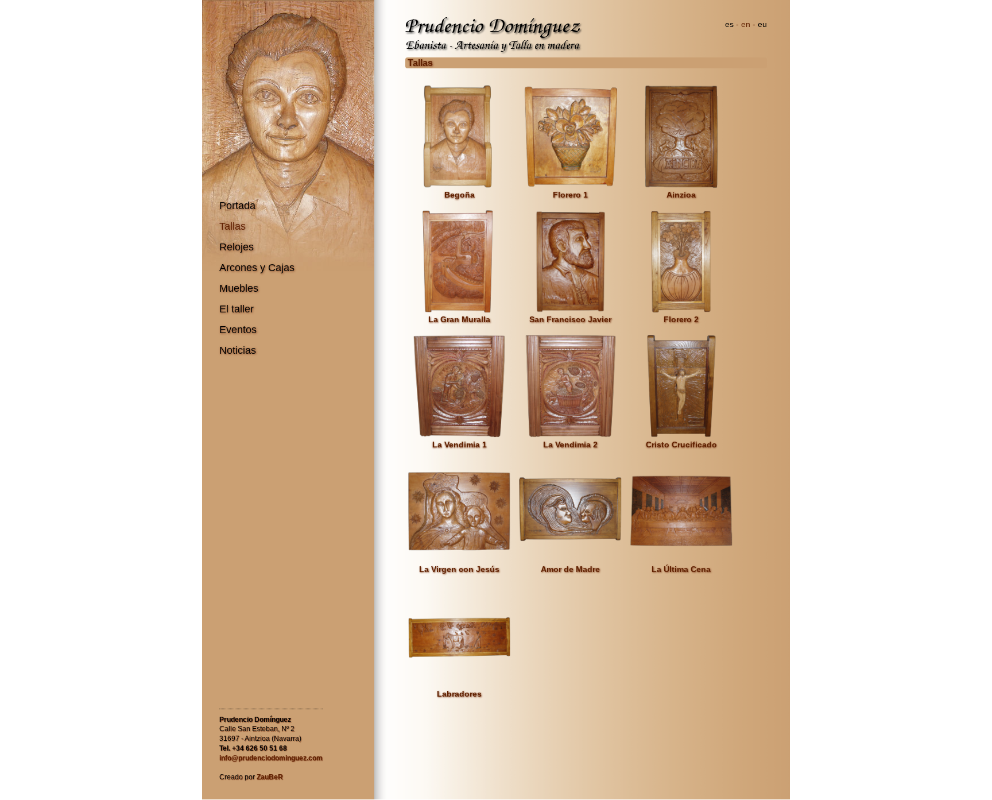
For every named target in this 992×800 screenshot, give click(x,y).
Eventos (238, 329)
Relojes (236, 247)
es (729, 24)
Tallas (232, 226)
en (745, 24)
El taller (236, 309)
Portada (237, 205)
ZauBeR (270, 777)
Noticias (237, 350)
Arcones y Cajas (256, 267)
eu (762, 24)
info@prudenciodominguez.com (271, 758)
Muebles (238, 288)
